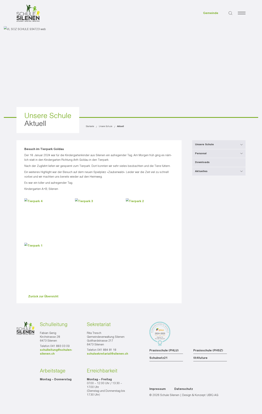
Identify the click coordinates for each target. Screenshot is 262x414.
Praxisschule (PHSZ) (208, 350)
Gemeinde (210, 13)
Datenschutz (183, 389)
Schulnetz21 (158, 358)
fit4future (200, 358)
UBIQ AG (212, 395)
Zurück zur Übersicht (43, 296)
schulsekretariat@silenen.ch (107, 354)
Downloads (202, 162)
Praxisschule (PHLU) (164, 350)
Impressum (157, 389)
